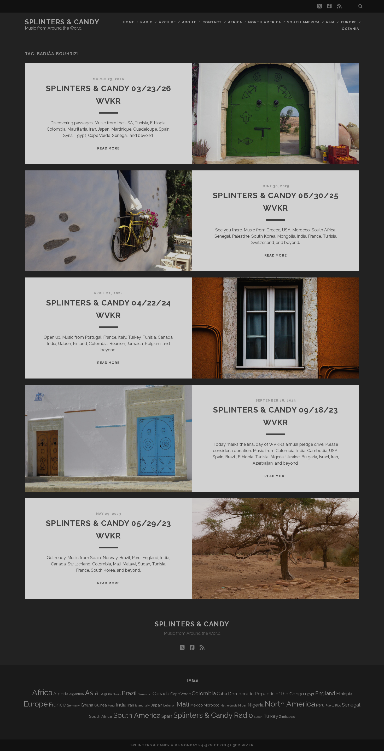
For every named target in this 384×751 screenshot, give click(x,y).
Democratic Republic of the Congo (266, 693)
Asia (330, 22)
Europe (349, 22)
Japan (156, 705)
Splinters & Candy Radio (213, 715)
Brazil (129, 693)
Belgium (106, 694)
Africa (235, 22)
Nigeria (256, 705)
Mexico (196, 705)
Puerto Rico (333, 705)
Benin (117, 694)
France (57, 705)
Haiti (111, 705)
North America (264, 22)
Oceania (350, 29)
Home (128, 22)
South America (303, 22)
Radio (146, 22)
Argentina (76, 694)
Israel (139, 705)
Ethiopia (344, 693)
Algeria (60, 693)
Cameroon (145, 694)
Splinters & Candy (62, 22)
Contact (212, 22)
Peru (320, 705)
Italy (147, 705)
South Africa (100, 716)
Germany (73, 705)
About (189, 22)
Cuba (222, 693)
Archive (167, 22)
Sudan (258, 717)
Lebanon (169, 705)
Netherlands (228, 705)
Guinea (100, 705)
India (121, 705)
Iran (130, 705)
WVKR (247, 745)
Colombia (204, 693)
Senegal (351, 705)
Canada (161, 693)
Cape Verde (180, 694)
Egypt (309, 694)
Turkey (271, 716)
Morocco (211, 705)
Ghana (87, 705)
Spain (166, 716)
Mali (183, 704)
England (325, 693)
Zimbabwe (287, 717)
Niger (242, 705)
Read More (108, 148)
